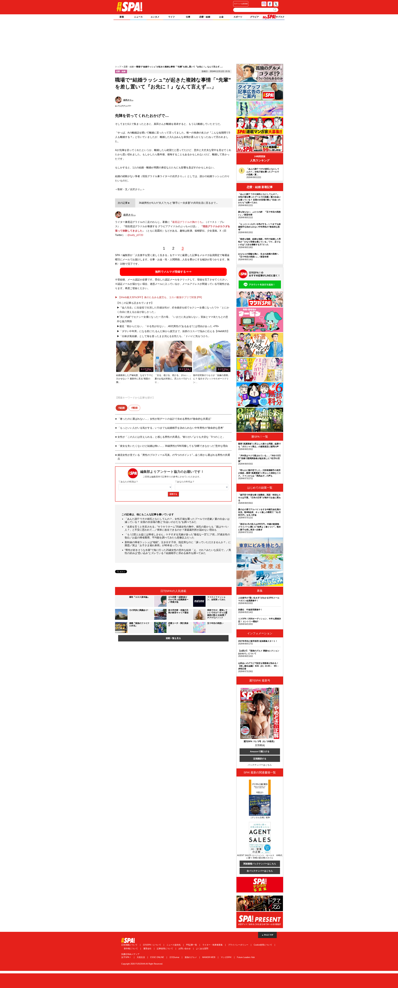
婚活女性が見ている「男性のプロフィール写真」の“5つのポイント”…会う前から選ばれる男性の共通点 (174, 457)
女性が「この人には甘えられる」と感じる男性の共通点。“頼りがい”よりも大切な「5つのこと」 (171, 437)
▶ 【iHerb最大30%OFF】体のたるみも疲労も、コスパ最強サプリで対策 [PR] (158, 297)
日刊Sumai (174, 957)
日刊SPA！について (152, 945)
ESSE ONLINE (157, 957)
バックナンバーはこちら (260, 765)
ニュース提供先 (174, 945)
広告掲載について (129, 945)
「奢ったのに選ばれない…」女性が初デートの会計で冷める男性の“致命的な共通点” (164, 419)
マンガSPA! (226, 957)
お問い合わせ (184, 948)
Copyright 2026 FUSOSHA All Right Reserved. (142, 964)
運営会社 (147, 948)
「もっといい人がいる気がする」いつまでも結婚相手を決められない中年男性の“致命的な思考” (171, 428)
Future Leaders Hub (246, 957)
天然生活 (141, 957)
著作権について (131, 948)
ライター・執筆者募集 (212, 945)
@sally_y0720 (135, 235)
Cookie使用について (263, 945)
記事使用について (165, 948)
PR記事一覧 (192, 945)
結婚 (122, 407)
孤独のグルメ (191, 957)
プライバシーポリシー (238, 945)
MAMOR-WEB (209, 957)
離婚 (135, 407)
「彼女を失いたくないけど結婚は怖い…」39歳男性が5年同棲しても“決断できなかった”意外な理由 (173, 446)
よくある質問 (202, 948)
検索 (275, 10)
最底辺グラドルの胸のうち (187, 222)
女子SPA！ (126, 957)
